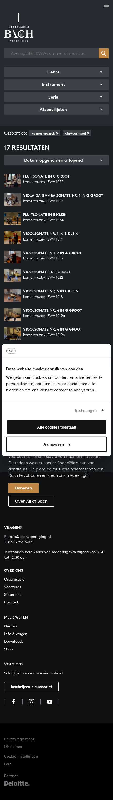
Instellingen (86, 410)
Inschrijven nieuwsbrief (31, 686)
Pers (7, 764)
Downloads (13, 641)
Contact (11, 602)
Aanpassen (53, 444)
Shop (8, 649)
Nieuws (10, 626)
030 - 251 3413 (18, 542)
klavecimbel (75, 133)
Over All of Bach (31, 501)
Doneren (23, 487)
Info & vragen (16, 633)
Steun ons (12, 594)
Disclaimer (13, 746)
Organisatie (14, 579)
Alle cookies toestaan (56, 427)
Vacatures (12, 587)
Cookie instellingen (21, 756)
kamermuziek (43, 133)
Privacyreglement (19, 739)
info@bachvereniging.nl (27, 536)
